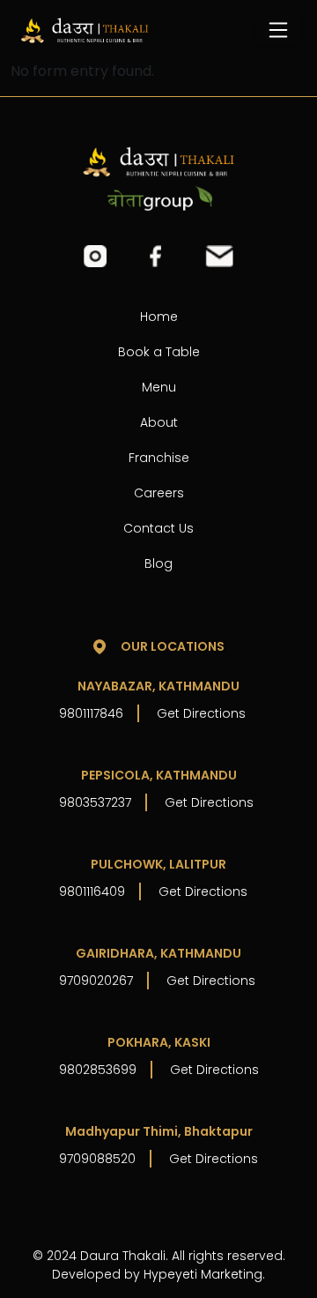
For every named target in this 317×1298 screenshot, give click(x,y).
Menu (159, 387)
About (159, 422)
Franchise (159, 457)
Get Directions (201, 713)
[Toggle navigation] (278, 30)
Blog (158, 563)
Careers (159, 493)
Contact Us (158, 528)
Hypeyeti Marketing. (204, 1274)
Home (159, 316)
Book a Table (159, 352)
